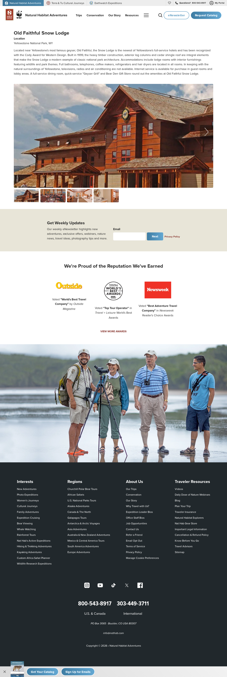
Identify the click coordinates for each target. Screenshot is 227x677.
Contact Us (132, 529)
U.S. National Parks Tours (81, 500)
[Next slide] (206, 131)
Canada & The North (79, 512)
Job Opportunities (136, 523)
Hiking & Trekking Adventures (34, 546)
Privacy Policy (172, 236)
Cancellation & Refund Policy (192, 535)
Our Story (131, 500)
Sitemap (179, 552)
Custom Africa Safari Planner (33, 558)
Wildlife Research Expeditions (34, 563)
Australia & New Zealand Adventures (88, 535)
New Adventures (26, 489)
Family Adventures (28, 512)
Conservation (133, 494)
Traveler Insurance (185, 512)
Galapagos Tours (76, 518)
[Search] (160, 15)
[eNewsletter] (78, 672)
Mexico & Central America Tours (85, 540)
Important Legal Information (191, 529)
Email (116, 229)
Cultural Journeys (27, 506)
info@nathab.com (113, 633)
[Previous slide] (20, 131)
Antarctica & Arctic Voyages (83, 523)
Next (155, 236)
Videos (179, 489)
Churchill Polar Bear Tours (82, 489)
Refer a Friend (134, 535)
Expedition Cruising (28, 518)
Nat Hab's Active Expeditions (33, 540)
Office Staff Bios (135, 518)
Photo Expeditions (27, 494)
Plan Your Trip (183, 506)
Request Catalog (206, 15)
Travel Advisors (183, 546)
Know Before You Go (187, 540)
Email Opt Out (134, 540)
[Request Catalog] (42, 672)
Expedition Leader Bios (139, 512)
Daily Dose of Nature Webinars (192, 494)
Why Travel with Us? (137, 506)
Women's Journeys (28, 500)
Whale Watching (26, 529)
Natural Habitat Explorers (189, 518)
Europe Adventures (78, 552)
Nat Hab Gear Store (186, 523)
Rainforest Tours (26, 535)
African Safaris (75, 494)
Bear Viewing (25, 523)
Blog (177, 500)
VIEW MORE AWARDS (113, 331)
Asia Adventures (77, 529)
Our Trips (131, 489)
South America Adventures (83, 546)
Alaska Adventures (78, 506)
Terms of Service (135, 546)
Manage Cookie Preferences (142, 558)
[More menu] (146, 15)
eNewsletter (176, 15)
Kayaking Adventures (29, 552)
